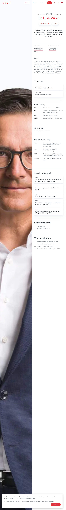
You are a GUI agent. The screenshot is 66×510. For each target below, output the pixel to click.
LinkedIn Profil (52, 49)
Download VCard (53, 48)
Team (49, 2)
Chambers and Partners (43, 228)
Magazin (35, 2)
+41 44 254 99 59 (38, 49)
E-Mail (35, 51)
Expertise (27, 2)
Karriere (42, 2)
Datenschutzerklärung (30, 498)
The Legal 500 (41, 226)
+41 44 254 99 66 (45, 23)
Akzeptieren (55, 504)
